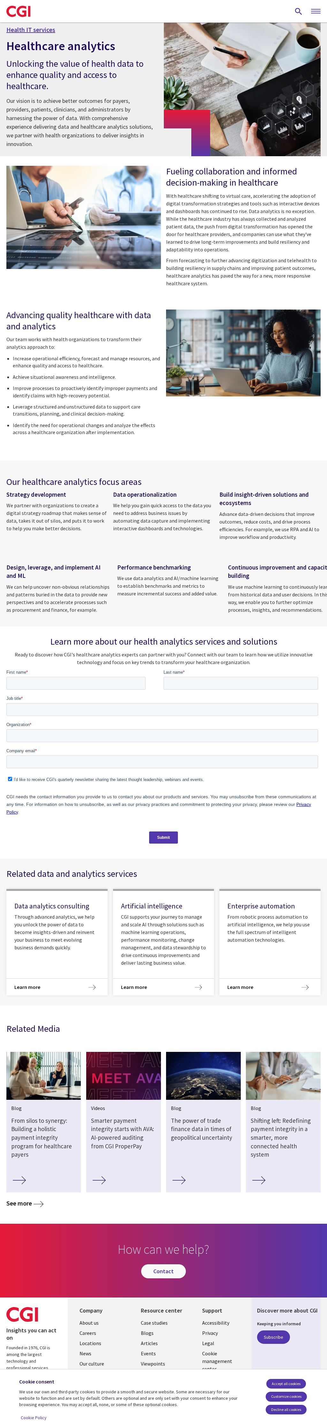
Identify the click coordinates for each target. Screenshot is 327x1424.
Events (148, 1353)
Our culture (92, 1363)
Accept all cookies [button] (286, 1383)
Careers (88, 1333)
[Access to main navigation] (316, 11)
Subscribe (273, 1337)
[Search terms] (298, 11)
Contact (163, 1271)
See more (19, 1203)
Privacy (210, 1333)
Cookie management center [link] (217, 1361)
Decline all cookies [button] (286, 1409)
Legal (208, 1343)
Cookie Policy (34, 1417)
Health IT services (30, 30)
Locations (90, 1343)
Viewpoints (153, 1363)
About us (89, 1323)
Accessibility (215, 1323)
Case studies (154, 1323)
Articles (149, 1343)
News (85, 1353)
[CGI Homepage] (18, 11)
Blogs (147, 1333)
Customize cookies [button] (286, 1396)
